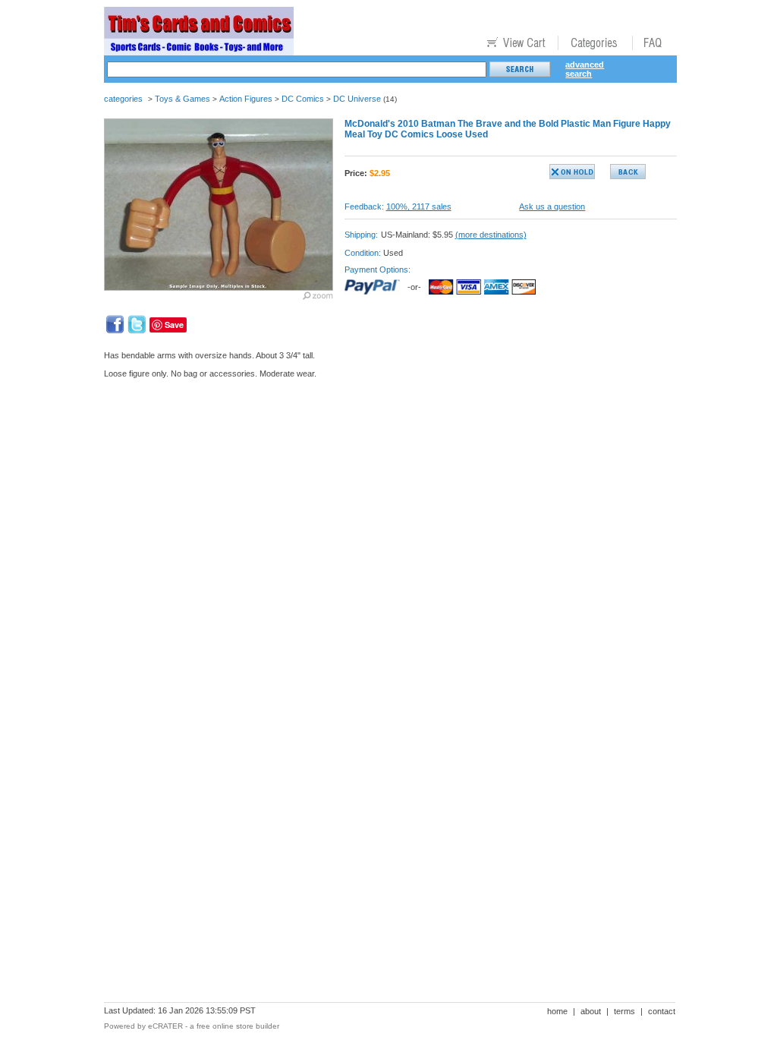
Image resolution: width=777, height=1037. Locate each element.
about (590, 1011)
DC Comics (303, 98)
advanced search (584, 69)
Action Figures (245, 98)
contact (661, 1011)
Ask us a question (552, 206)
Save (174, 324)
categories (123, 98)
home (557, 1011)
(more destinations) (491, 234)
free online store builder (238, 1026)
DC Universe (357, 98)
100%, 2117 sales (418, 206)
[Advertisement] (380, 442)
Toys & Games (182, 98)
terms (624, 1011)
